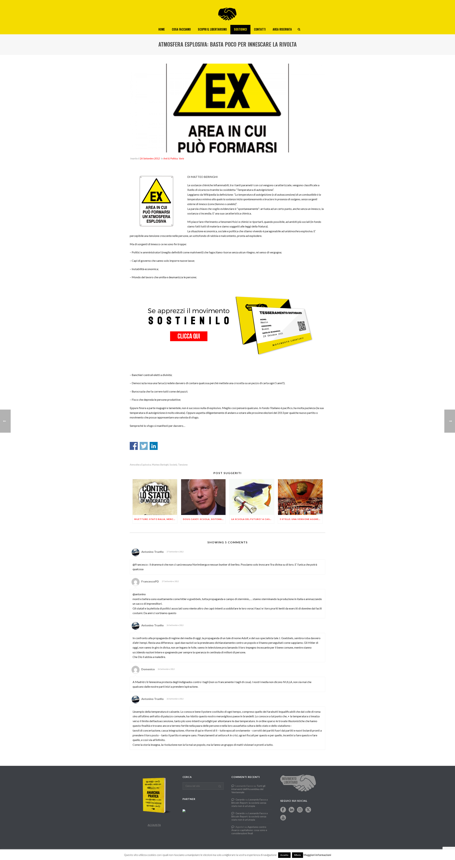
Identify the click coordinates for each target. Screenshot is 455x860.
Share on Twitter (144, 446)
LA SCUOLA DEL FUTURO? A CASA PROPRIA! (252, 519)
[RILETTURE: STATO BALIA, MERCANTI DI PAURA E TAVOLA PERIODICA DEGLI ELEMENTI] (155, 497)
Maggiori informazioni (317, 854)
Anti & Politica (170, 158)
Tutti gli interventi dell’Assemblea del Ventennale (248, 789)
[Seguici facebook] (283, 810)
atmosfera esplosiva (140, 465)
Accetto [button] (284, 855)
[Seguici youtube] (283, 818)
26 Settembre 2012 (150, 158)
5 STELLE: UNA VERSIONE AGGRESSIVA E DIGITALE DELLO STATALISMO (301, 519)
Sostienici (240, 29)
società (173, 465)
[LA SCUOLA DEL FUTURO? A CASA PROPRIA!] (251, 497)
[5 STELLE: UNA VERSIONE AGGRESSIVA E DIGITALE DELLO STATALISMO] (300, 497)
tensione (183, 465)
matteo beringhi (160, 465)
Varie (181, 158)
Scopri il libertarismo (212, 29)
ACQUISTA (154, 824)
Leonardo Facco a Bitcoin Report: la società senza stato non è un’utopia (249, 802)
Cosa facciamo (181, 29)
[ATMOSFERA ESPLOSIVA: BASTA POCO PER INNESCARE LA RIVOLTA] (227, 108)
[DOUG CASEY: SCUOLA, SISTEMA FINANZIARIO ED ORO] (203, 497)
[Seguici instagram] (300, 810)
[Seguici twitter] (308, 810)
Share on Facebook (134, 446)
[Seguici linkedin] (291, 810)
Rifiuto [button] (297, 855)
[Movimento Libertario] (227, 12)
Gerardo (240, 799)
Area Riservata (282, 29)
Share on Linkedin (154, 446)
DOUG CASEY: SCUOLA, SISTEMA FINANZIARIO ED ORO (204, 519)
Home (161, 29)
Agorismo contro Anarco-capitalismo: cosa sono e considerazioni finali (249, 830)
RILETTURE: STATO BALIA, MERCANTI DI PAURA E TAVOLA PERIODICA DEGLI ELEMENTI (155, 519)
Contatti (260, 29)
